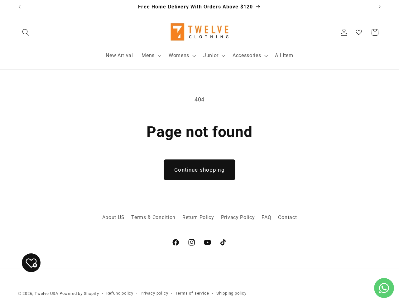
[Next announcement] (380, 7)
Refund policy (119, 293)
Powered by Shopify (79, 293)
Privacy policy (154, 293)
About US (113, 217)
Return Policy (198, 217)
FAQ (266, 217)
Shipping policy (231, 293)
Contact (287, 217)
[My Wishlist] (359, 32)
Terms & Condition (153, 217)
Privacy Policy (238, 217)
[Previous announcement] (19, 7)
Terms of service (192, 293)
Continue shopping (199, 170)
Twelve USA (46, 293)
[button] (26, 32)
